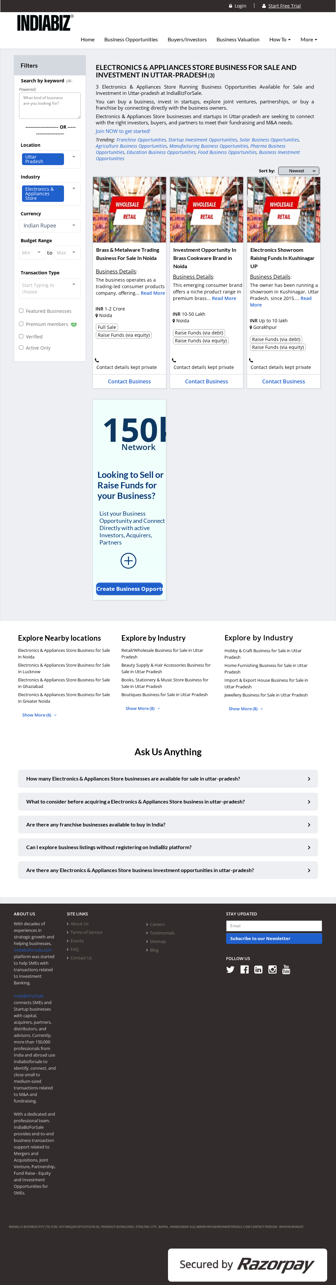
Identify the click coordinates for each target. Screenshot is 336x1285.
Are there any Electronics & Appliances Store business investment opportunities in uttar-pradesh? (140, 870)
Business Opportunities (131, 39)
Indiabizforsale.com (33, 950)
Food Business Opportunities (227, 152)
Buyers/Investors (187, 39)
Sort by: (267, 171)
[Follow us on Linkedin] (260, 969)
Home (87, 39)
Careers (157, 924)
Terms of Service (86, 932)
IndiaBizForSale (29, 996)
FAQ (75, 949)
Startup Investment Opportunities (202, 140)
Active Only (37, 348)
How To (278, 39)
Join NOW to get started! (123, 131)
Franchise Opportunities (141, 140)
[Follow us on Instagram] (274, 969)
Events (77, 941)
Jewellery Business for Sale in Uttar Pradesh (266, 695)
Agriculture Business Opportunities (131, 146)
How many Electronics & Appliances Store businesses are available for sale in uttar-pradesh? (133, 778)
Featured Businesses (47, 311)
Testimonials (162, 933)
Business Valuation (238, 39)
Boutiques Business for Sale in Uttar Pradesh (164, 694)
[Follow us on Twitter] (233, 969)
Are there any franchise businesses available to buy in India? (95, 824)
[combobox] (50, 159)
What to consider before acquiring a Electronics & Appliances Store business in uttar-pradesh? (135, 801)
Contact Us (81, 958)
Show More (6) (37, 715)
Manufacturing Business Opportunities (208, 146)
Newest (296, 171)
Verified (33, 336)
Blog (154, 950)
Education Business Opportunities (161, 152)
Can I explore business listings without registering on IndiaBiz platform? (109, 847)
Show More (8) (141, 708)
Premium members (46, 324)
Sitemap (158, 941)
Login (239, 6)
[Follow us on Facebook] (247, 969)
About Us (80, 924)
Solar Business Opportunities (269, 140)
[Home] (45, 28)
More (307, 39)
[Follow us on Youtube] (288, 969)
